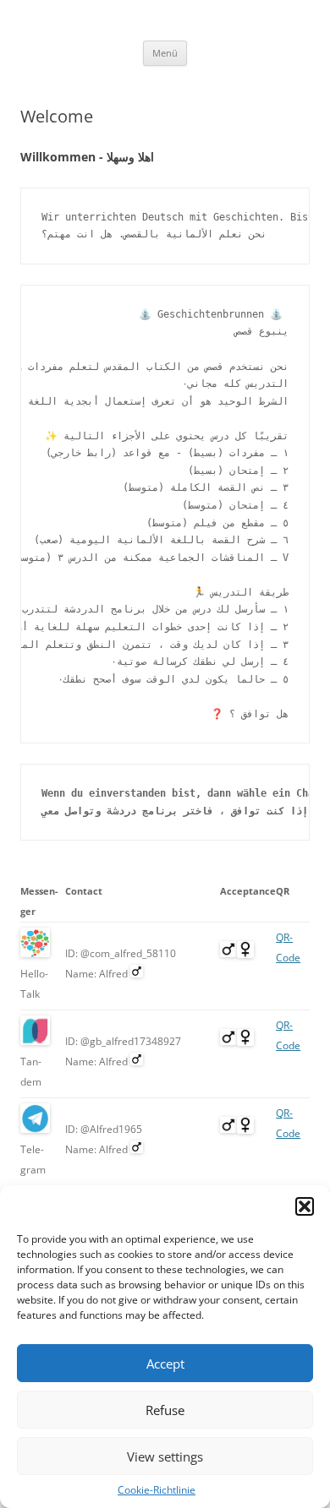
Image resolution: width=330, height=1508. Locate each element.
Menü (165, 52)
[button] (304, 1206)
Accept (165, 1363)
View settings (165, 1456)
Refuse (165, 1410)
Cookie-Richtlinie (156, 1490)
